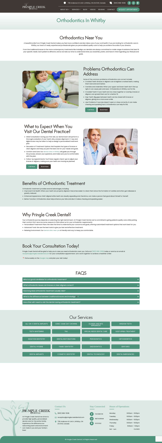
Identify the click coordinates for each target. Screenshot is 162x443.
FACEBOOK (99, 414)
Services (75, 10)
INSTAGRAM (99, 419)
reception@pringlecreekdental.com (35, 254)
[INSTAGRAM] (92, 419)
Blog (85, 10)
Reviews (101, 10)
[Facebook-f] (129, 3)
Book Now (104, 110)
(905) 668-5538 (98, 251)
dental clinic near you (52, 230)
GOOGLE (98, 423)
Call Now (90, 110)
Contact (111, 10)
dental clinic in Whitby (52, 152)
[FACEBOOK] (92, 414)
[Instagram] (133, 3)
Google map (44, 258)
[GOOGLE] (92, 423)
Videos (92, 10)
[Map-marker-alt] (138, 3)
